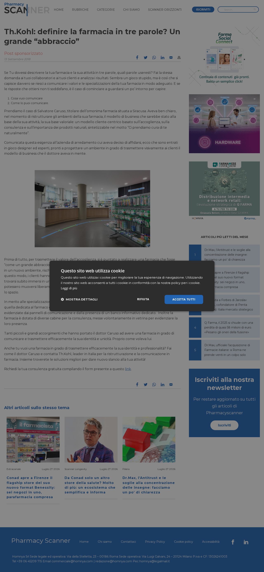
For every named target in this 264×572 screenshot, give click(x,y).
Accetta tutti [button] (183, 299)
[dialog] (132, 286)
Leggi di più (69, 288)
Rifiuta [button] (143, 299)
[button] (79, 299)
